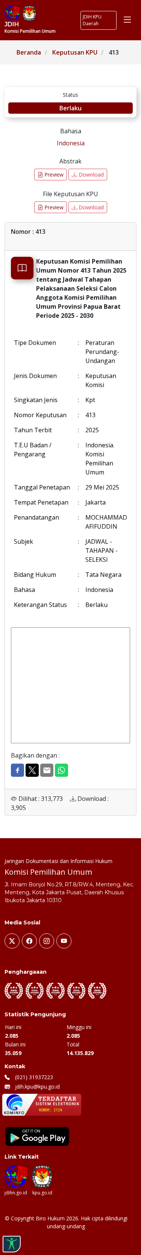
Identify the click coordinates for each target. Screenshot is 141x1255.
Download (90, 174)
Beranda (29, 52)
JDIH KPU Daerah (92, 20)
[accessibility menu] (12, 1244)
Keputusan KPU (74, 52)
